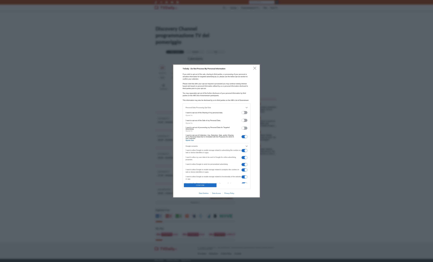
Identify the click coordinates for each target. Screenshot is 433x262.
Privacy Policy (229, 193)
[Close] (255, 69)
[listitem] (216, 107)
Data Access (216, 193)
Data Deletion (204, 193)
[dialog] (216, 131)
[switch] (244, 112)
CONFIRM (200, 185)
